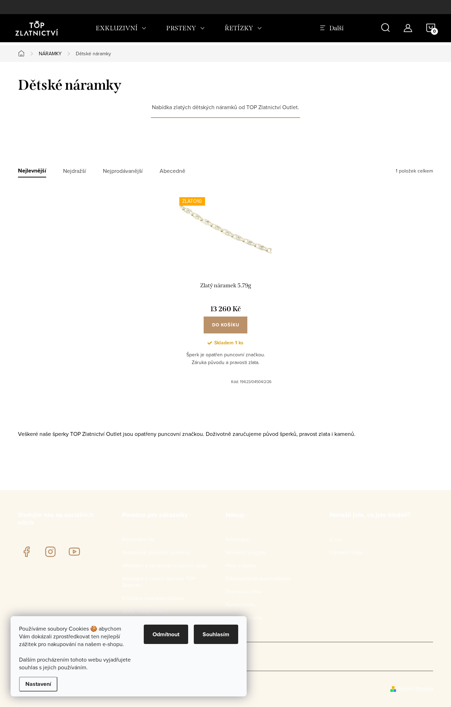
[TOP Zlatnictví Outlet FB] (26, 551)
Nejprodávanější (123, 171)
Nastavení (38, 684)
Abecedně (172, 171)
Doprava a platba (244, 591)
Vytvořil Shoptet (416, 688)
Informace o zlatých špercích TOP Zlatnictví (158, 582)
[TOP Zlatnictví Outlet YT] (74, 551)
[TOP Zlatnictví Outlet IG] (50, 551)
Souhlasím (216, 634)
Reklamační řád (138, 539)
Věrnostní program (246, 552)
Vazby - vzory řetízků (144, 611)
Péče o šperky (241, 565)
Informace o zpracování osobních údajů (165, 565)
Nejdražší (74, 171)
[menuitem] (121, 28)
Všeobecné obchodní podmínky (156, 552)
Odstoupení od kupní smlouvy (258, 578)
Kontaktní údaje (346, 552)
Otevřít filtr (225, 139)
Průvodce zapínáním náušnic (153, 598)
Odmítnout (166, 634)
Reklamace (237, 539)
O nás (335, 539)
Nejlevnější (32, 171)
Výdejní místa (240, 604)
